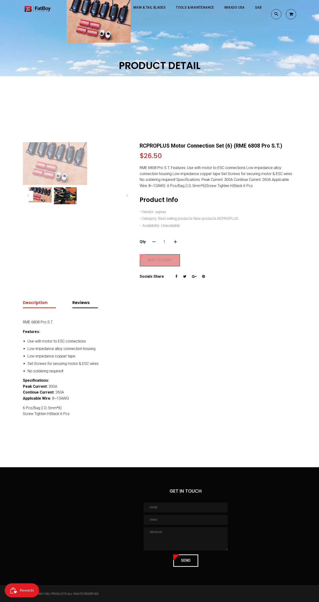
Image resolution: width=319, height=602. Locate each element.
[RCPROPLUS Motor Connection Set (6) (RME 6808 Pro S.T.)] (78, 163)
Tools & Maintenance (195, 7)
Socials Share (152, 276)
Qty (143, 241)
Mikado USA (234, 7)
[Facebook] (176, 276)
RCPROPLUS (227, 218)
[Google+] (194, 276)
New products (204, 218)
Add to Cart (159, 260)
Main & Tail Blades (149, 7)
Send (186, 560)
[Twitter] (184, 276)
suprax (160, 212)
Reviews (81, 302)
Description (35, 302)
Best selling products (175, 218)
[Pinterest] (203, 276)
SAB (258, 7)
